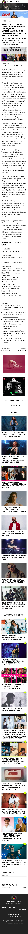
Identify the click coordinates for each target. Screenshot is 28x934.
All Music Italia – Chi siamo (8, 920)
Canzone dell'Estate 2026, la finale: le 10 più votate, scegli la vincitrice (13, 307)
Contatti (16, 920)
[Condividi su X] (15, 65)
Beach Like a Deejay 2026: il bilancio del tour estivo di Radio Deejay (14, 340)
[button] (19, 65)
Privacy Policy (6, 921)
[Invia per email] (22, 65)
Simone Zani (5, 63)
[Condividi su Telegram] (17, 65)
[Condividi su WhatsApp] (10, 65)
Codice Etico (21, 920)
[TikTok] (20, 916)
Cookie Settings (14, 921)
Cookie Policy (13, 921)
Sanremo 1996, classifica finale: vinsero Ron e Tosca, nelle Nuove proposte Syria (14, 333)
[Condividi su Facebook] (12, 65)
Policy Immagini (20, 921)
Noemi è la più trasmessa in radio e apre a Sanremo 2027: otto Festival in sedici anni (14, 314)
